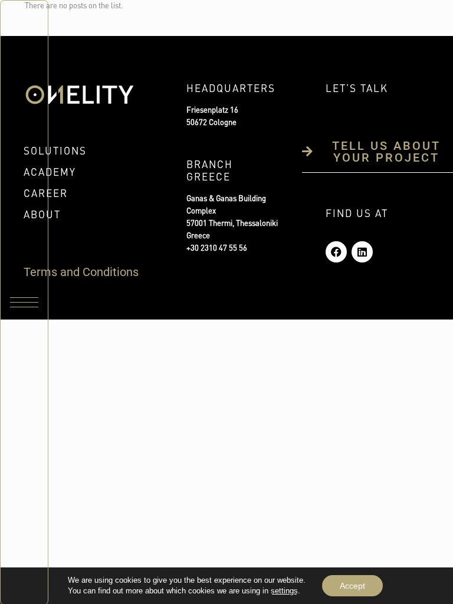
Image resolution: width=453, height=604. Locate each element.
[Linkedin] (362, 251)
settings (284, 590)
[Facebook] (336, 251)
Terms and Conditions (81, 272)
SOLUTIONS (55, 152)
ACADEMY (50, 173)
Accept (352, 585)
